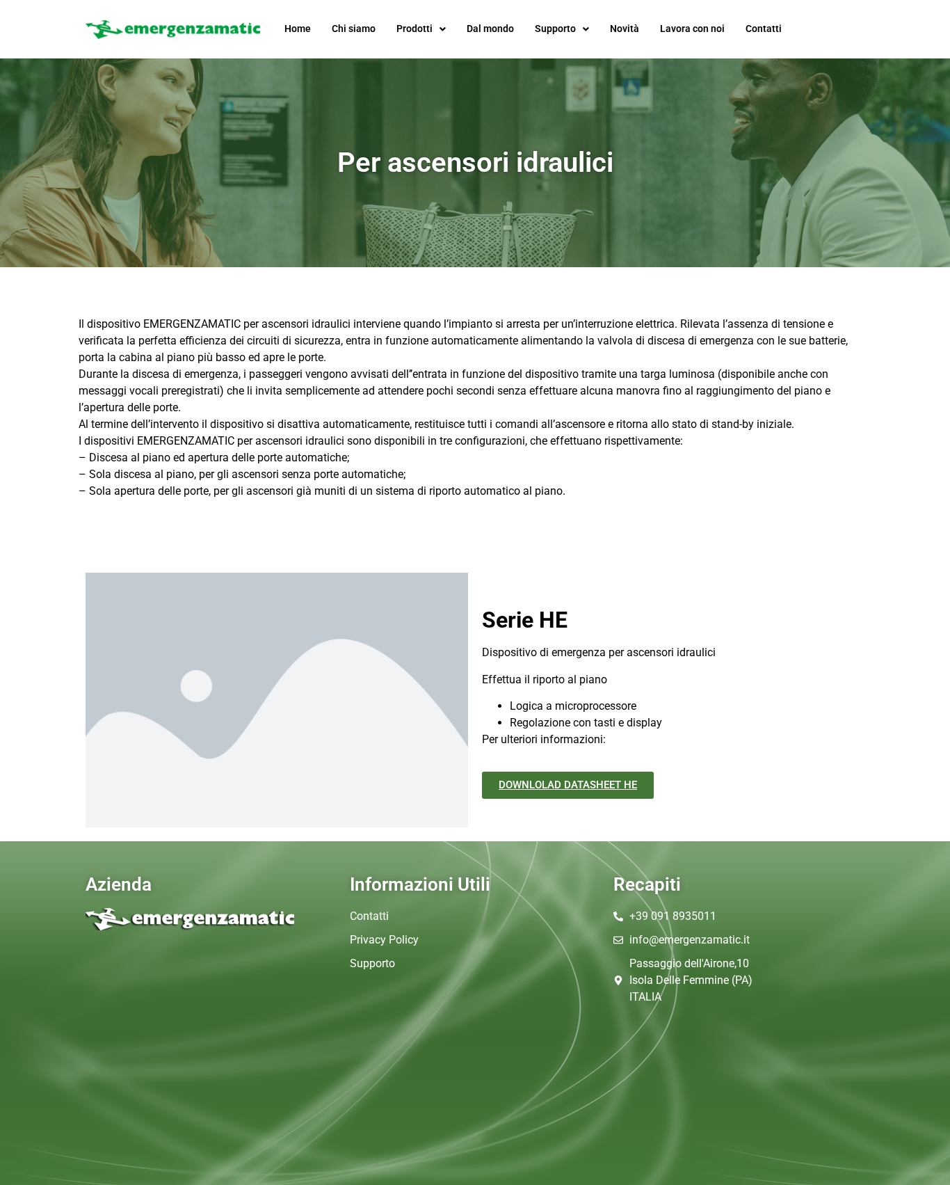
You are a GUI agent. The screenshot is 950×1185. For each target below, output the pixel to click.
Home (297, 29)
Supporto (555, 29)
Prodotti (414, 29)
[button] (421, 29)
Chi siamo (354, 29)
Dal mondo (490, 29)
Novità (624, 29)
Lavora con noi (692, 29)
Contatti (764, 29)
